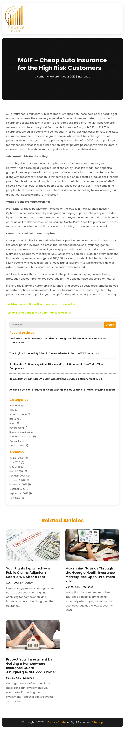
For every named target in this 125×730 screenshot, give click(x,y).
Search (110, 324)
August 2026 (16, 458)
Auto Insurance (18, 414)
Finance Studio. (56, 722)
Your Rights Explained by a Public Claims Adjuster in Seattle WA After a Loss (54, 353)
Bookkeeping (16, 427)
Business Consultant (20, 436)
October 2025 (17, 489)
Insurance (83, 76)
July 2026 (14, 462)
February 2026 (17, 475)
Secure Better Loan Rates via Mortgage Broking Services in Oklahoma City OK (55, 379)
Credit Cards (16, 445)
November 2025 (18, 484)
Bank (12, 423)
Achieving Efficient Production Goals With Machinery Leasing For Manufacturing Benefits (62, 389)
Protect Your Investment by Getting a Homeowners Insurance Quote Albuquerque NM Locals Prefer (31, 665)
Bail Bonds (15, 419)
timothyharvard (49, 76)
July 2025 (14, 497)
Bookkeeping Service (21, 432)
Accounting (16, 405)
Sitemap (97, 722)
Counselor (15, 441)
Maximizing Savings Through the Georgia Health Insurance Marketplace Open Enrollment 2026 (90, 574)
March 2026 (16, 471)
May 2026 (14, 466)
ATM (11, 410)
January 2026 (17, 480)
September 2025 (18, 493)
